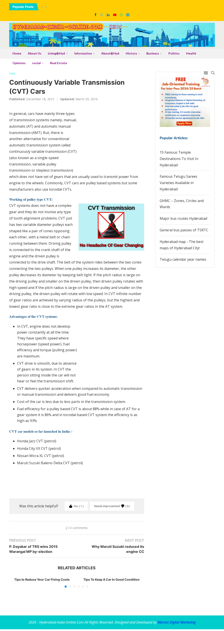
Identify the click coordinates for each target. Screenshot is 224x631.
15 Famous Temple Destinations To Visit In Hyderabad (179, 158)
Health (191, 53)
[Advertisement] (111, 141)
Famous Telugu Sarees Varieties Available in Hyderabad (178, 183)
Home (16, 53)
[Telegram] (128, 14)
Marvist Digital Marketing (177, 622)
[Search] (212, 73)
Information (83, 53)
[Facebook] (95, 14)
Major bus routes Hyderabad (183, 218)
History (131, 53)
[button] (42, 6)
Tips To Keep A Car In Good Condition (111, 579)
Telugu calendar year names (183, 259)
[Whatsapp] (121, 14)
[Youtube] (114, 14)
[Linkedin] (108, 14)
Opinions (19, 63)
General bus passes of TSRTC (184, 230)
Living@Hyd (56, 53)
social (36, 63)
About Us (34, 53)
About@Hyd (110, 53)
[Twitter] (101, 14)
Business (152, 53)
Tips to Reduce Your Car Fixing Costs (42, 579)
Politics (174, 53)
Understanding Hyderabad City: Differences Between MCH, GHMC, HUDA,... (65, 7)
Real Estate (58, 63)
